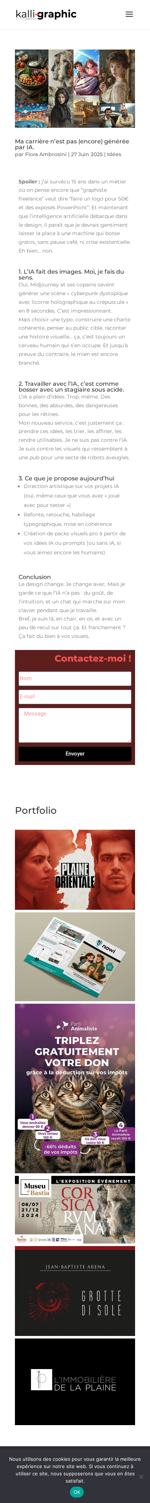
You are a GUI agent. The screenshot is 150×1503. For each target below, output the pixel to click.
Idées (114, 154)
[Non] (141, 1476)
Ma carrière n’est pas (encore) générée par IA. (72, 144)
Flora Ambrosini (46, 154)
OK (77, 1492)
